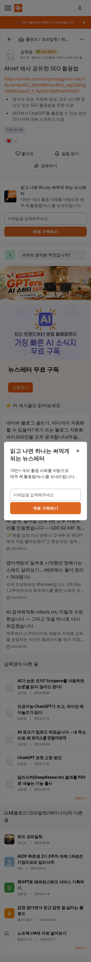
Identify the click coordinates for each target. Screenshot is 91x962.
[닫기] (78, 451)
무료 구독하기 (45, 508)
